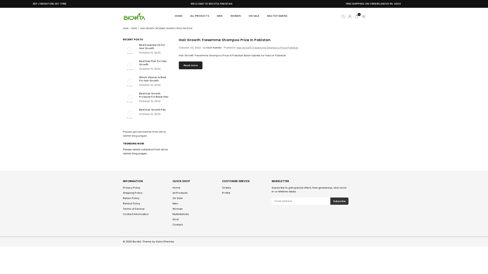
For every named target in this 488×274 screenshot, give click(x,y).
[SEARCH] (343, 16)
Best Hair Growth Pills (152, 109)
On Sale (254, 16)
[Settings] (362, 16)
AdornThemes (165, 241)
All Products (199, 16)
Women (235, 16)
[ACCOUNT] (350, 16)
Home (178, 16)
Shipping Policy (132, 193)
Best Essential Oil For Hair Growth (152, 46)
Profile (226, 193)
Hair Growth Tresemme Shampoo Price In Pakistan (225, 39)
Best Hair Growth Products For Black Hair (154, 95)
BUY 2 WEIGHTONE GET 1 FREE (43, 3)
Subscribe (339, 201)
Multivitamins (277, 16)
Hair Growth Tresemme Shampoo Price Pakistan (267, 47)
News (134, 28)
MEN (220, 16)
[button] (356, 16)
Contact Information (136, 214)
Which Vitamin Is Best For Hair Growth (152, 79)
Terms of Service (133, 209)
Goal (176, 219)
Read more (191, 65)
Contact (178, 224)
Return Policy (131, 198)
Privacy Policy (131, 188)
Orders (226, 188)
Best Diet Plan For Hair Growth (153, 63)
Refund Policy (131, 203)
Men (175, 203)
